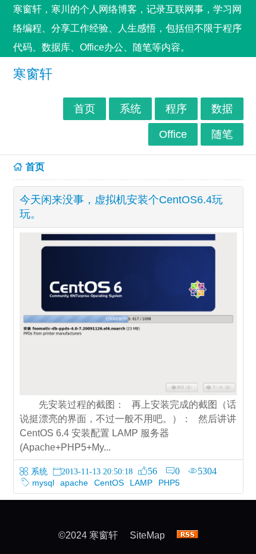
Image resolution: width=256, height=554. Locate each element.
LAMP (141, 482)
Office (173, 134)
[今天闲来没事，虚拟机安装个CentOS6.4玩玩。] (128, 392)
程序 (176, 109)
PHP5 (169, 482)
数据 (222, 109)
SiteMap (147, 535)
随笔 (222, 134)
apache (74, 482)
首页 (84, 109)
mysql (43, 482)
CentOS (109, 482)
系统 (130, 109)
